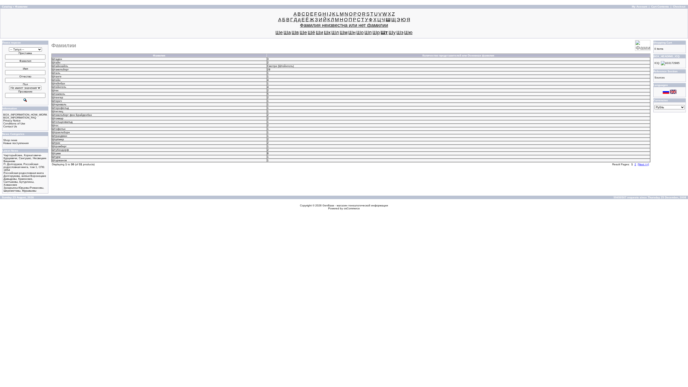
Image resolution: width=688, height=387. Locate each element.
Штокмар (57, 118)
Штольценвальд (62, 121)
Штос (55, 125)
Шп (368, 32)
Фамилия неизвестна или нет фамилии (344, 25)
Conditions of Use (14, 123)
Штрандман (59, 135)
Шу (392, 32)
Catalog (7, 6)
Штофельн (59, 128)
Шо (360, 32)
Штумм (56, 153)
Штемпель (58, 93)
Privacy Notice (12, 120)
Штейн (56, 79)
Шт (384, 32)
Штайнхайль (60, 65)
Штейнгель (286, 65)
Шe (279, 32)
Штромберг (59, 146)
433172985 (672, 63)
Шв (295, 32)
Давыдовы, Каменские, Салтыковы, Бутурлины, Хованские (18, 181)
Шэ (399, 32)
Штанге (57, 76)
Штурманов (59, 160)
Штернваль (59, 104)
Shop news (10, 140)
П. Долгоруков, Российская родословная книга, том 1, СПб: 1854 (24, 167)
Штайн (56, 62)
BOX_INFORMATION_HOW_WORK (25, 114)
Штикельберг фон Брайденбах (72, 114)
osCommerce (352, 208)
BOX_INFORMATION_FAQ (19, 117)
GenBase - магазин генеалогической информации (355, 205)
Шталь (56, 72)
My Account (639, 6)
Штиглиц (57, 111)
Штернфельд (60, 107)
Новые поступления (15, 143)
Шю (408, 32)
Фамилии (21, 6)
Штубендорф (60, 149)
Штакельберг (60, 69)
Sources (659, 77)
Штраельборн (61, 132)
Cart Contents (660, 6)
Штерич (57, 100)
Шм (343, 32)
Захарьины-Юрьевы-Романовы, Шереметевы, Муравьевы (23, 189)
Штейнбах (58, 83)
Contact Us (10, 126)
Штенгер (57, 97)
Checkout (679, 6)
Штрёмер (58, 139)
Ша (287, 32)
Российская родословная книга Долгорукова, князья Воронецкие (24, 174)
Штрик (56, 142)
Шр (376, 32)
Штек (55, 90)
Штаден (57, 59)
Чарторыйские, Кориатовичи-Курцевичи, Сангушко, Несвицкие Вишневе (24, 158)
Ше (303, 32)
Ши (319, 32)
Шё (311, 32)
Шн (352, 32)
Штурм (56, 156)
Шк (327, 32)
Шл (335, 32)
